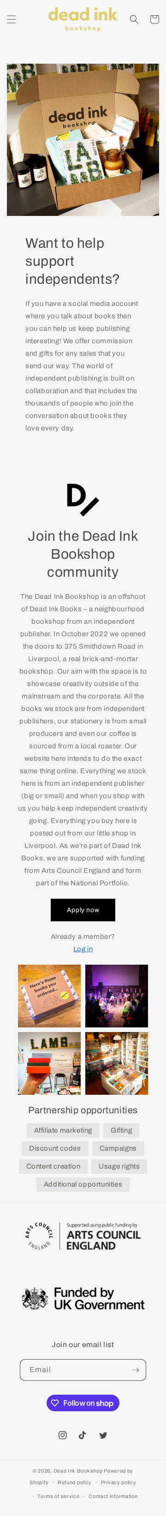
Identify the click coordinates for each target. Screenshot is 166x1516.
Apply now (83, 910)
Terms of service (58, 1496)
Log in (83, 949)
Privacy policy (118, 1482)
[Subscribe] (135, 1370)
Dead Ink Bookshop (78, 1471)
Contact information (113, 1496)
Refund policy (75, 1482)
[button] (11, 19)
